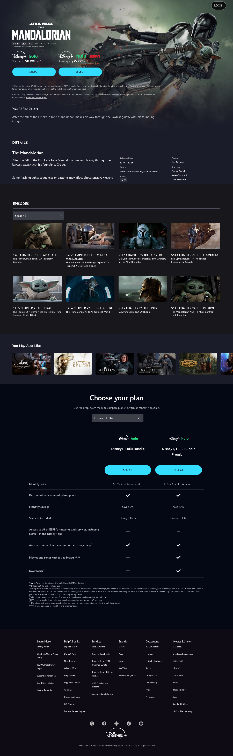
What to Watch (70, 668)
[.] (92, 723)
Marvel (122, 661)
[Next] (226, 363)
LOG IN (218, 5)
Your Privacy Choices (45, 683)
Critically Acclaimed (154, 661)
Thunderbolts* (179, 690)
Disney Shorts (151, 675)
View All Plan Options (25, 108)
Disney (121, 647)
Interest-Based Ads (45, 690)
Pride (148, 690)
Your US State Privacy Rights (46, 667)
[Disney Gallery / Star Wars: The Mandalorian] (115, 364)
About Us (68, 690)
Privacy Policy (43, 647)
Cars (175, 697)
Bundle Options (98, 647)
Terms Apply (35, 583)
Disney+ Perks (70, 654)
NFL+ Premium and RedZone (99, 685)
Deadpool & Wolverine (183, 654)
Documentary (151, 682)
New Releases (70, 661)
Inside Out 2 (178, 661)
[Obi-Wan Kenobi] (73, 364)
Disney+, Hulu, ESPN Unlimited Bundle (100, 663)
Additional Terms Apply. (36, 97)
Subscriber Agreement (46, 676)
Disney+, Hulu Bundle (100, 654)
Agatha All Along (180, 704)
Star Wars (123, 668)
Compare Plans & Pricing (102, 694)
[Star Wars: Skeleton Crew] (198, 364)
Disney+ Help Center (111, 603)
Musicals (149, 654)
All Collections (152, 647)
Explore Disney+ (71, 647)
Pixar (121, 654)
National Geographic (127, 675)
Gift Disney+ (69, 704)
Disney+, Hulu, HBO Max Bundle (102, 674)
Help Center (69, 675)
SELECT (34, 71)
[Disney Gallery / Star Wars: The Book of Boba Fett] (156, 364)
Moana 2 (176, 668)
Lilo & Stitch (178, 675)
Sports (148, 668)
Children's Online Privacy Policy (48, 656)
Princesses (150, 697)
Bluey (175, 682)
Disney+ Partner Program (75, 711)
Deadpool (177, 647)
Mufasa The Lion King (182, 711)
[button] (75, 641)
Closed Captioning (72, 697)
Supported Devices (72, 682)
